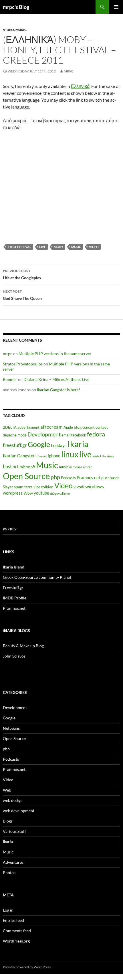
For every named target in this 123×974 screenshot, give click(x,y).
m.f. (16, 466)
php (55, 477)
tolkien (47, 486)
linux (69, 454)
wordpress (13, 492)
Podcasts (68, 478)
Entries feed (13, 920)
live (42, 247)
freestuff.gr (15, 445)
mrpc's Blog (16, 7)
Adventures (13, 862)
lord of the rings (103, 456)
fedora (96, 434)
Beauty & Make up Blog (23, 645)
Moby (58, 247)
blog (78, 427)
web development (18, 810)
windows (94, 486)
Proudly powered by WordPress (27, 967)
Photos (9, 872)
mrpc (69, 71)
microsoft (27, 467)
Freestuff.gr (13, 587)
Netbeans (11, 728)
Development (44, 434)
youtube (41, 492)
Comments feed (17, 930)
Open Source (26, 476)
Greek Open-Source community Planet (37, 577)
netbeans (75, 467)
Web (7, 790)
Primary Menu (116, 7)
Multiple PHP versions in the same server (55, 353)
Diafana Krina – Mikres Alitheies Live (56, 379)
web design (13, 800)
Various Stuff (14, 831)
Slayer (8, 487)
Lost (7, 466)
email (65, 435)
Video (8, 29)
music (76, 247)
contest (102, 427)
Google (39, 444)
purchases (110, 477)
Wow (28, 493)
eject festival (19, 247)
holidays (59, 445)
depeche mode (15, 435)
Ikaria (78, 444)
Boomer (10, 379)
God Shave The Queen (22, 295)
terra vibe (32, 487)
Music (21, 29)
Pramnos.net (88, 477)
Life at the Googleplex (22, 274)
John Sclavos (14, 656)
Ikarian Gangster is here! (58, 389)
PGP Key (10, 529)
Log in (8, 910)
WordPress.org (16, 940)
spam (18, 486)
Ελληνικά (80, 86)
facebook (78, 435)
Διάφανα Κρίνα (60, 493)
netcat (87, 467)
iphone (54, 455)
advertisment (28, 427)
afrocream (51, 427)
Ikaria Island (13, 566)
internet (41, 456)
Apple (68, 427)
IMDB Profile (14, 597)
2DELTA (10, 427)
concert (88, 427)
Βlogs (8, 820)
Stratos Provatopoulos (23, 363)
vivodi (79, 486)
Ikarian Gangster (19, 455)
